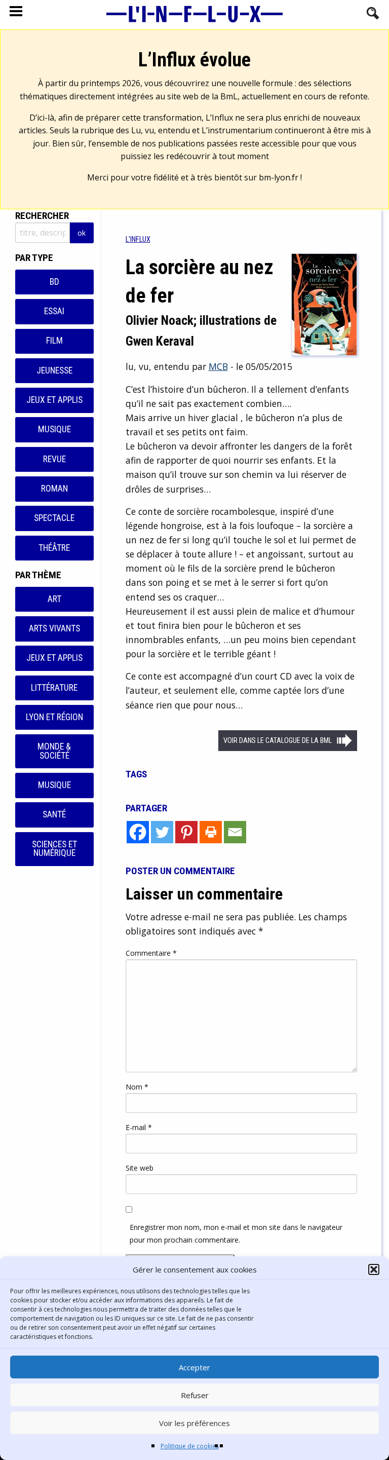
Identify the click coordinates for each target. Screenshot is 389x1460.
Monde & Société (54, 751)
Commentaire (151, 953)
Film (54, 340)
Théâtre (54, 548)
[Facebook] (138, 832)
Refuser (195, 1395)
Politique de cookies (190, 1446)
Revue (54, 459)
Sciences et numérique (54, 848)
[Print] (211, 832)
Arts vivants (54, 628)
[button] (374, 1269)
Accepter (194, 1367)
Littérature (54, 688)
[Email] (235, 832)
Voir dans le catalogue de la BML (277, 740)
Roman (54, 488)
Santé (54, 814)
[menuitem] (138, 239)
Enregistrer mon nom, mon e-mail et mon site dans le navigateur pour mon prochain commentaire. (236, 1233)
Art (54, 599)
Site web (139, 1168)
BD (54, 282)
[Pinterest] (186, 832)
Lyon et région (54, 717)
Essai (54, 311)
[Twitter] (162, 832)
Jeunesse (54, 370)
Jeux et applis (54, 400)
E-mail (139, 1127)
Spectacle (54, 518)
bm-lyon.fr (278, 177)
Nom (137, 1087)
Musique (54, 429)
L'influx (138, 239)
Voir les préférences (194, 1423)
